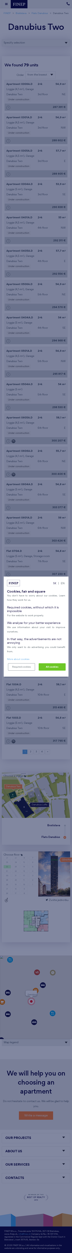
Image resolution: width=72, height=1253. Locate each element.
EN (63, 583)
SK (54, 583)
